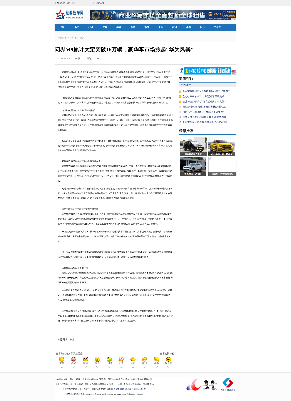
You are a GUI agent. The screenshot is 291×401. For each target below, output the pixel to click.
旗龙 (72, 339)
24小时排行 (185, 85)
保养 (104, 27)
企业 (160, 27)
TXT (145, 389)
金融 (188, 27)
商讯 (174, 27)
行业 (91, 27)
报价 (202, 27)
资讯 (63, 27)
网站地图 (138, 389)
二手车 (217, 27)
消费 (146, 27)
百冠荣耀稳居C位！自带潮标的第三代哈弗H (206, 91)
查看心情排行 (167, 353)
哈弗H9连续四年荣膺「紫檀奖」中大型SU (204, 101)
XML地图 (119, 389)
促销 (132, 27)
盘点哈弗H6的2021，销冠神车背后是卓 (203, 96)
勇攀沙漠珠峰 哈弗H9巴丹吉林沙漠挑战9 (204, 106)
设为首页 (100, 3)
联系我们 (129, 389)
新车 (77, 27)
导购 (118, 27)
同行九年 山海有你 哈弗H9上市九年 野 (203, 112)
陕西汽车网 (63, 37)
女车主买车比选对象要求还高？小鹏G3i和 (204, 122)
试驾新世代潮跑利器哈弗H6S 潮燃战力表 (204, 117)
